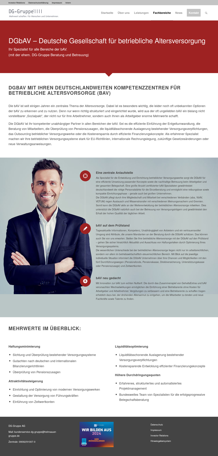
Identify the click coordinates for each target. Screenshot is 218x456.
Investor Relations (17, 2)
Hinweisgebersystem (161, 441)
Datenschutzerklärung (38, 2)
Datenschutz (157, 424)
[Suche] (206, 12)
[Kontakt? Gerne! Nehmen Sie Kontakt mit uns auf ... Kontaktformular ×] (168, 228)
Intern (68, 2)
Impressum (57, 2)
